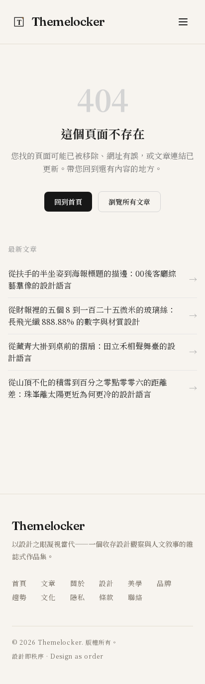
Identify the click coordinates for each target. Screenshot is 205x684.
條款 (106, 597)
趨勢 (19, 597)
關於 (77, 583)
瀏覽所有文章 (129, 202)
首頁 (19, 583)
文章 (48, 583)
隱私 (77, 597)
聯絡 (135, 597)
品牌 (164, 583)
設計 (106, 583)
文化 (48, 597)
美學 (135, 583)
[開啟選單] (183, 22)
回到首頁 (68, 202)
